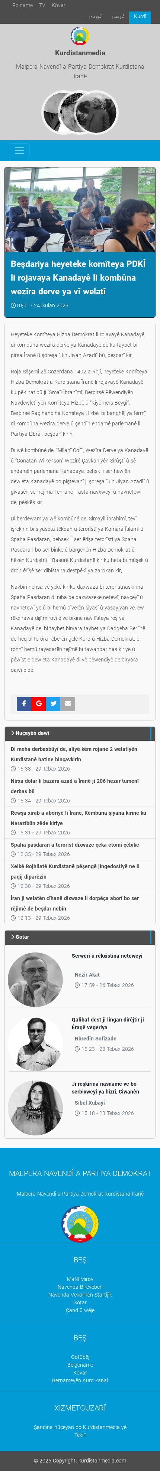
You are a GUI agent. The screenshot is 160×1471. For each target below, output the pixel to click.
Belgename (80, 1365)
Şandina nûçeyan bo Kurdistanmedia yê (80, 1428)
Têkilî (80, 1435)
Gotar (80, 1303)
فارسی (118, 16)
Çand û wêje (80, 1311)
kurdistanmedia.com (102, 1461)
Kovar (58, 6)
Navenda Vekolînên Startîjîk (80, 1295)
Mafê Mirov (80, 1279)
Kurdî (140, 17)
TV (42, 6)
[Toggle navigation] (19, 150)
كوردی (95, 16)
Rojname (22, 6)
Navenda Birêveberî (80, 1287)
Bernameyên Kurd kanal (80, 1381)
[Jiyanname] (96, 112)
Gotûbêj (80, 1357)
